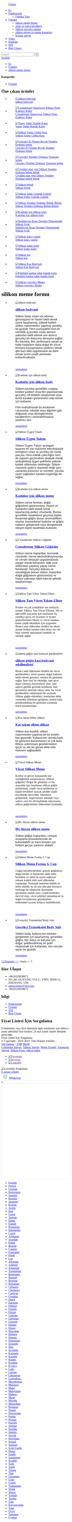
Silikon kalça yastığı (26, 239)
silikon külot (33, 1050)
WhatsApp (15, 1077)
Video (11, 38)
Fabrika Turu (22, 16)
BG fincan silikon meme (32, 829)
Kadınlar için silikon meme (34, 496)
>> (18, 961)
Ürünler (12, 19)
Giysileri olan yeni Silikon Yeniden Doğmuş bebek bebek (34, 177)
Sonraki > (11, 961)
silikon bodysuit (24, 101)
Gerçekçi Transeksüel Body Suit (38, 927)
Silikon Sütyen (31, 1047)
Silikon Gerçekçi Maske (28, 285)
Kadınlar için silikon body (29, 215)
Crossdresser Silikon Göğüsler (36, 547)
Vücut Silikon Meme (30, 769)
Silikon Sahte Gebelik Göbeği (31, 196)
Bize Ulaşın (14, 48)
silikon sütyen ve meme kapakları (33, 32)
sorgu (18, 369)
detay (24, 369)
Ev (10, 10)
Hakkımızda (15, 13)
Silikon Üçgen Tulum (30, 439)
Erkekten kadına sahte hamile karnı (34, 276)
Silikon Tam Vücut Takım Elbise (38, 600)
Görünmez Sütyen (11, 1047)
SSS (10, 45)
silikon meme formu (26, 22)
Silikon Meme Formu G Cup (36, 864)
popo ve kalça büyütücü (28, 26)
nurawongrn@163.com (21, 985)
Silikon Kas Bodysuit (27, 267)
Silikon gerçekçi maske (28, 29)
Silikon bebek (23, 187)
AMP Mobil (23, 1044)
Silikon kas (21, 258)
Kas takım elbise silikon (32, 724)
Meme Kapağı (48, 1047)
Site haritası (7, 1044)
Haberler (13, 41)
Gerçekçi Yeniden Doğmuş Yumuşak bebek (39, 163)
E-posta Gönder (10, 1071)
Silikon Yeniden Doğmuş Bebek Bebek (37, 206)
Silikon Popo (17, 1050)
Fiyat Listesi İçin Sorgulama (16, 1037)
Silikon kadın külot (25, 248)
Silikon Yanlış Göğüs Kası (29, 135)
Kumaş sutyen (23, 35)
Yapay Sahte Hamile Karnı (30, 126)
